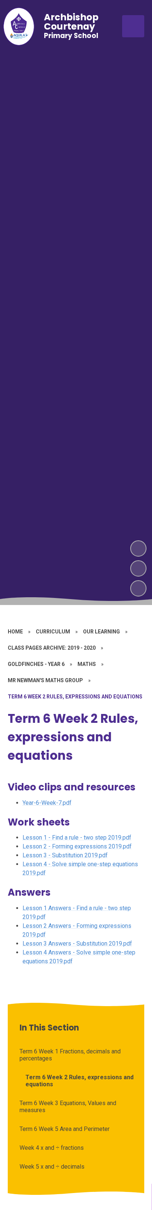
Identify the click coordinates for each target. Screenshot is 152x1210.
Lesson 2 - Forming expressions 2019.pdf (77, 846)
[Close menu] (133, 26)
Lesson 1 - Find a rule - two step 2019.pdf (77, 837)
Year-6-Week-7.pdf (47, 802)
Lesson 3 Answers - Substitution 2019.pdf (77, 943)
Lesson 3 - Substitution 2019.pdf (65, 855)
